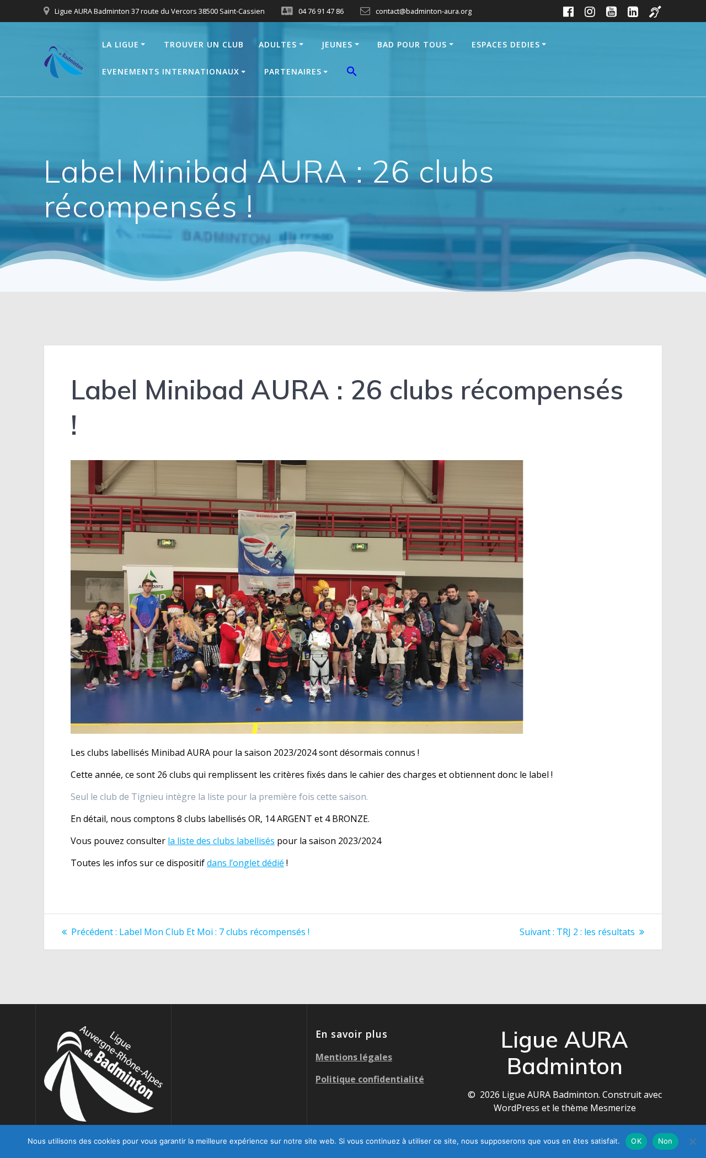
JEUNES (337, 44)
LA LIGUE (120, 44)
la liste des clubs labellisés (221, 841)
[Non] (692, 1141)
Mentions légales (353, 1057)
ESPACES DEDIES (506, 44)
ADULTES (278, 44)
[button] (351, 73)
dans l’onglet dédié (245, 863)
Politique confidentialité (369, 1079)
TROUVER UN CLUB (204, 44)
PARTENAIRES (293, 71)
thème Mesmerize (598, 1108)
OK (636, 1140)
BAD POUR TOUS (412, 44)
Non (665, 1140)
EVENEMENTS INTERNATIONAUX (170, 71)
